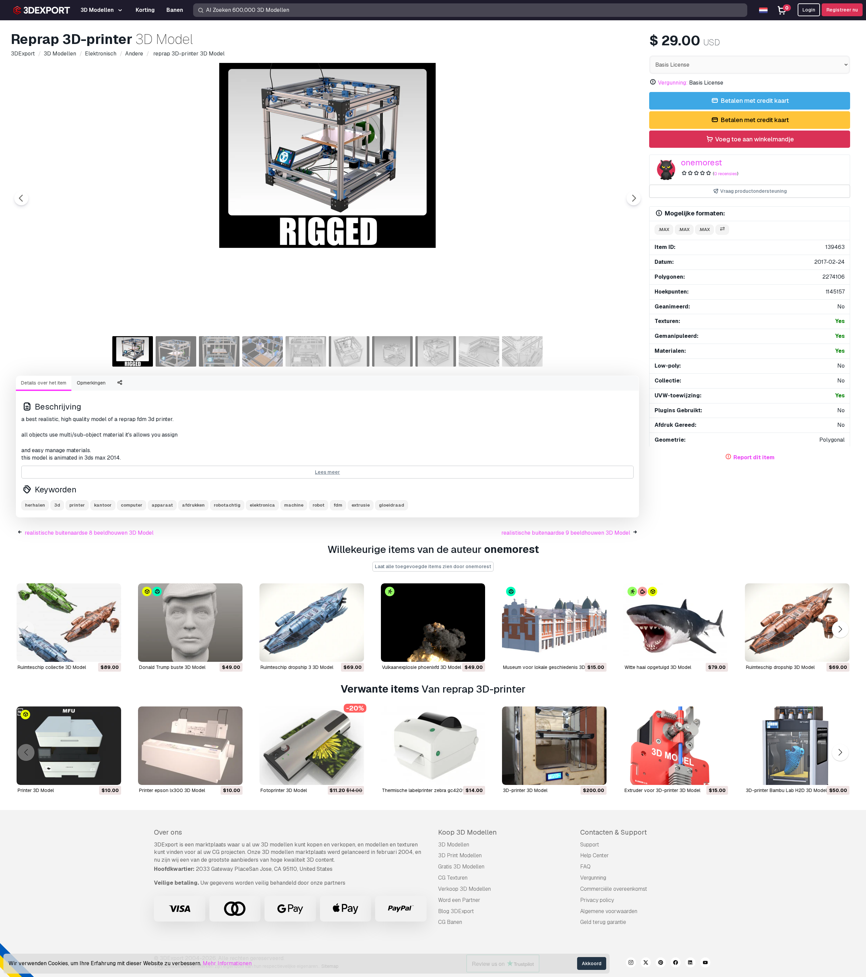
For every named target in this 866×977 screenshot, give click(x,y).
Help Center (594, 855)
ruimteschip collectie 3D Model (52, 667)
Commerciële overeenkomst (613, 888)
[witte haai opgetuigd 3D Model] (675, 622)
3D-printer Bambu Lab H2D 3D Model (786, 790)
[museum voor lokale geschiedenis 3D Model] (554, 622)
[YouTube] (705, 963)
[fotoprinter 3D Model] (311, 745)
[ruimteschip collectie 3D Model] (69, 622)
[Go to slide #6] (349, 351)
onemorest (701, 162)
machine (293, 505)
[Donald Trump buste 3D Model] (190, 622)
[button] (840, 629)
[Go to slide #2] (176, 351)
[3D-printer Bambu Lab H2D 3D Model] (797, 745)
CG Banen (450, 922)
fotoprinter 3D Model (283, 790)
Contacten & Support (613, 832)
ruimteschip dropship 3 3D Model (296, 667)
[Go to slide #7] (392, 351)
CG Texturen (453, 877)
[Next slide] (633, 198)
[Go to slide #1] (132, 351)
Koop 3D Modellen (467, 832)
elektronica (262, 505)
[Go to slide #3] (219, 351)
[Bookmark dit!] (111, 652)
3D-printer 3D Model (525, 790)
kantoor (103, 505)
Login (808, 10)
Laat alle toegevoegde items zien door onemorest (433, 566)
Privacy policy (597, 900)
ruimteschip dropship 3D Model (780, 667)
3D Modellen (453, 844)
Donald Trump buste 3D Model (172, 667)
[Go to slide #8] (435, 351)
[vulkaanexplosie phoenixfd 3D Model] (433, 622)
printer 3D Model (36, 790)
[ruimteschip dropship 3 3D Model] (311, 622)
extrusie (360, 505)
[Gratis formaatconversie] (722, 230)
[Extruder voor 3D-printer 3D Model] (675, 745)
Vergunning (593, 877)
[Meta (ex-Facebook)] (675, 963)
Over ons (168, 832)
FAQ (585, 866)
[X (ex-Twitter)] (646, 963)
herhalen (35, 505)
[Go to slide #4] (262, 351)
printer (77, 505)
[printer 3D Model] (69, 745)
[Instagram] (631, 963)
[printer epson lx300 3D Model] (190, 745)
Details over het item (43, 383)
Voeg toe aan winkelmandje (754, 139)
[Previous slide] (21, 198)
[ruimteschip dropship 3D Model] (797, 622)
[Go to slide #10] (522, 351)
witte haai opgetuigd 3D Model (657, 667)
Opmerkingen (91, 383)
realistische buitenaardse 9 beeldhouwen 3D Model (565, 532)
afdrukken (193, 505)
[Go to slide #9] (479, 351)
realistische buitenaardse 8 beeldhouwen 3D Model (89, 532)
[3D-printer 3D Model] (554, 745)
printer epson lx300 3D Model (172, 790)
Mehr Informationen (227, 963)
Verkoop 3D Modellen (464, 888)
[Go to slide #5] (306, 351)
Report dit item (754, 457)
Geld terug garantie (603, 922)
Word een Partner (459, 900)
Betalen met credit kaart (754, 100)
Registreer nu (842, 10)
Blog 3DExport (456, 911)
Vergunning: (673, 82)
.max (663, 229)
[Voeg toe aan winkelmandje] (97, 652)
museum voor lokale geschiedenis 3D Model (551, 667)
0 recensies (725, 174)
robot (318, 505)
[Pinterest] (660, 963)
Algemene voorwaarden (608, 911)
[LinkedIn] (690, 963)
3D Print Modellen (460, 855)
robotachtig (227, 505)
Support (589, 844)
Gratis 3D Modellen (461, 866)
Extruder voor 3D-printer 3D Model (662, 790)
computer (131, 505)
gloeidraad (391, 505)
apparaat (162, 505)
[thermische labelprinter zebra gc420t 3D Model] (433, 745)
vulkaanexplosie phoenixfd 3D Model (421, 667)
